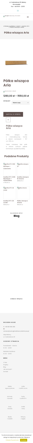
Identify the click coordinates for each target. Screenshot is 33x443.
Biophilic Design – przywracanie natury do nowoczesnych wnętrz (16, 253)
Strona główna (9, 26)
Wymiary (6, 101)
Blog (4, 367)
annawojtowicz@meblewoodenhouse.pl (16, 331)
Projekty (5, 365)
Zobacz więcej (16, 299)
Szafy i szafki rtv (23, 26)
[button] (8, 120)
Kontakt (5, 371)
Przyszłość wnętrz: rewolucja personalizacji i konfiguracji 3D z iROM (16, 280)
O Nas (5, 362)
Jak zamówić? (7, 369)
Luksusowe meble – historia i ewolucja (14, 228)
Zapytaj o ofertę (13, 114)
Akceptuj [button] (23, 440)
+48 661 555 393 (10, 327)
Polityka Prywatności (12, 440)
